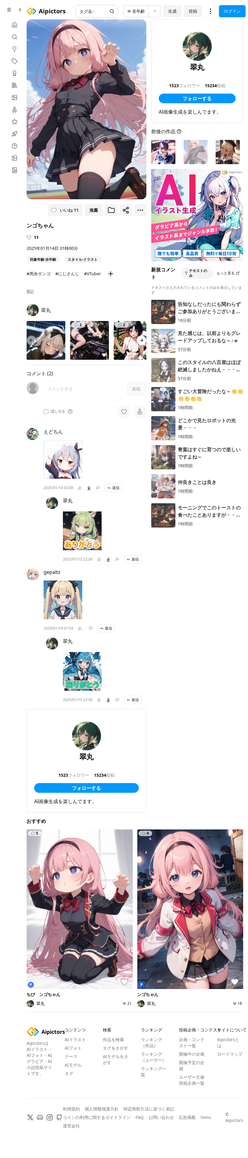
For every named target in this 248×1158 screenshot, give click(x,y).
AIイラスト (75, 1039)
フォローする (86, 788)
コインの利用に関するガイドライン (97, 1117)
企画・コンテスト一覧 (191, 1042)
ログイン (232, 11)
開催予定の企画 (191, 1065)
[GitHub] (59, 1117)
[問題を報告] (98, 488)
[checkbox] (46, 411)
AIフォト (73, 1048)
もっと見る (226, 273)
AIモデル (73, 1065)
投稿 (193, 11)
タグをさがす (115, 1048)
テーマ (71, 1056)
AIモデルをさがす (115, 1059)
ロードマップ (230, 1054)
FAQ (139, 1117)
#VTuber (92, 273)
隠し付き (58, 411)
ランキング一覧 (153, 1071)
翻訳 (30, 291)
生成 (172, 11)
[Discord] (40, 1117)
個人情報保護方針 (102, 1109)
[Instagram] (49, 1117)
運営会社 (71, 1126)
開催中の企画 (191, 1054)
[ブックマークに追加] (111, 210)
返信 (115, 487)
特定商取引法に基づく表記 (148, 1109)
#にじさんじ (67, 273)
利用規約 (71, 1109)
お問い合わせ (161, 1117)
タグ (69, 1073)
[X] (30, 1117)
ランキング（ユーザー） (153, 1057)
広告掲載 (187, 1117)
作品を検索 (113, 1039)
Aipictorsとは (228, 1042)
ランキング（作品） (151, 1042)
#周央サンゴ (39, 273)
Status (206, 1117)
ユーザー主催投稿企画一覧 (191, 1080)
